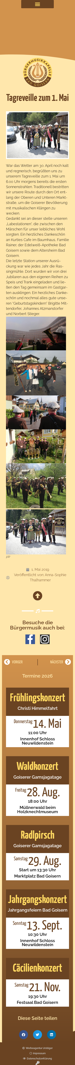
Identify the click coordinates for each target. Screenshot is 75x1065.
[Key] (38, 1063)
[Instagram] (45, 639)
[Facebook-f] (30, 639)
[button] (37, 4)
